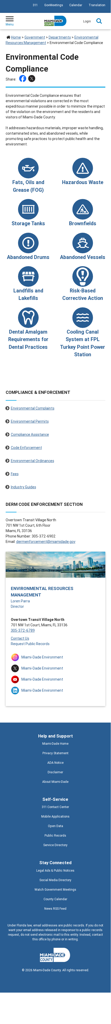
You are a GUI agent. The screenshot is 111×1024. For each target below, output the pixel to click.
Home (16, 37)
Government (34, 37)
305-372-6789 (23, 630)
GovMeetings (53, 5)
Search (99, 21)
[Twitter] (32, 79)
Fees (15, 474)
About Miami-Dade (55, 782)
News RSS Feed (55, 908)
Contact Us (20, 638)
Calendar (75, 5)
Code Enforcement (26, 447)
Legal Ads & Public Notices (55, 870)
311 (35, 5)
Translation (97, 5)
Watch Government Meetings (55, 889)
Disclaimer (55, 772)
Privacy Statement (55, 753)
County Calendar (55, 899)
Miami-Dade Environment (42, 657)
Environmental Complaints (32, 408)
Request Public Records (30, 643)
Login (87, 21)
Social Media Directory (55, 880)
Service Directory (55, 845)
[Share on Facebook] (23, 79)
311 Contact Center (55, 807)
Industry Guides (23, 487)
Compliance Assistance (30, 434)
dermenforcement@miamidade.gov (45, 541)
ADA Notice (55, 763)
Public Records (55, 835)
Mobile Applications (55, 816)
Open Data (55, 826)
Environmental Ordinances (32, 460)
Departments (60, 37)
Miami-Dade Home (55, 743)
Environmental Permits (30, 421)
